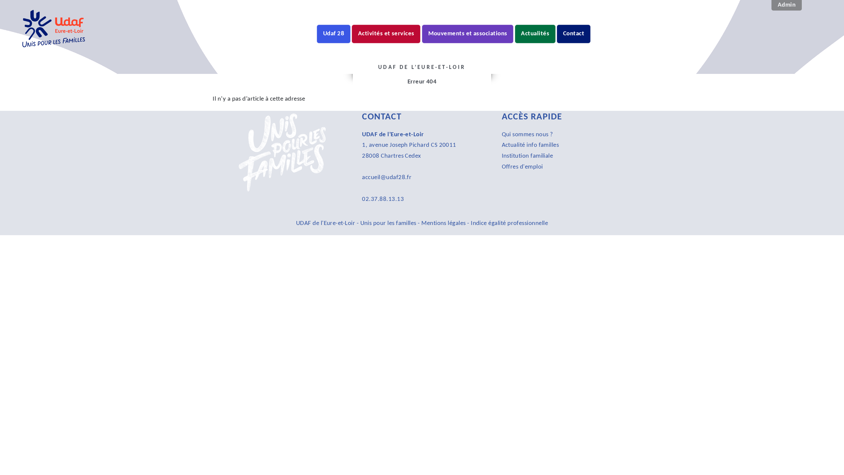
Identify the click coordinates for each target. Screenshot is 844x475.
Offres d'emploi (522, 167)
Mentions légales (443, 223)
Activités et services (386, 34)
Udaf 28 (333, 34)
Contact (573, 34)
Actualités (535, 34)
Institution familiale (527, 156)
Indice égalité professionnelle (509, 223)
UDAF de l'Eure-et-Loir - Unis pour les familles (357, 223)
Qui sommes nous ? (527, 135)
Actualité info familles (530, 145)
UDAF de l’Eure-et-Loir (118, 57)
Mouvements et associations (467, 34)
